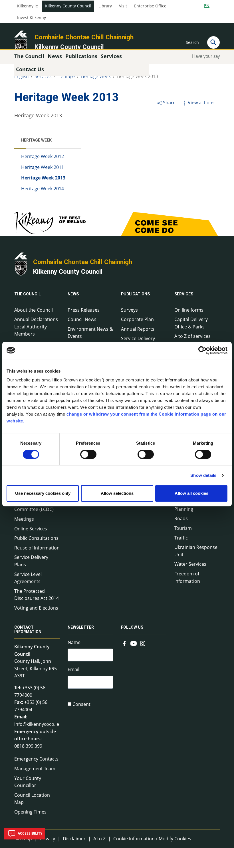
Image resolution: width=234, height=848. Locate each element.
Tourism (183, 528)
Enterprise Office (150, 6)
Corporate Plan (137, 319)
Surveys (129, 310)
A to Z (99, 838)
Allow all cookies (191, 493)
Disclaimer (74, 838)
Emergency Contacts (36, 759)
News (73, 294)
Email (73, 669)
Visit (123, 6)
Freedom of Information (187, 577)
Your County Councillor (27, 782)
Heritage (66, 76)
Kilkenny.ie (27, 6)
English (21, 76)
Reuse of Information (37, 548)
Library (105, 6)
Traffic (181, 538)
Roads (181, 518)
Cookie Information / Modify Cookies (152, 838)
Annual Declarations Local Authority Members (36, 326)
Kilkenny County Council (68, 6)
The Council (27, 294)
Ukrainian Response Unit (195, 551)
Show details (203, 475)
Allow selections (117, 493)
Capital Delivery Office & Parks (191, 323)
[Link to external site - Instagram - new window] (142, 642)
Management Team (34, 768)
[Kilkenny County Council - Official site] (20, 41)
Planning (183, 509)
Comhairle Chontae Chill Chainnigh (84, 37)
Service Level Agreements (28, 578)
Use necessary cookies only (42, 493)
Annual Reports (137, 329)
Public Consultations (36, 538)
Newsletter (81, 627)
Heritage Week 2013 (137, 76)
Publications (135, 294)
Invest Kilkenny (31, 17)
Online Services (30, 529)
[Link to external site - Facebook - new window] (124, 642)
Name (74, 642)
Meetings (24, 519)
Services (43, 76)
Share (169, 102)
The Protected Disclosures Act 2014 (36, 595)
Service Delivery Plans (31, 561)
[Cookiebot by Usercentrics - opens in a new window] (202, 350)
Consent (81, 704)
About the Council (33, 310)
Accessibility (29, 833)
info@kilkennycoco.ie (36, 724)
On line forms (188, 310)
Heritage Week (96, 76)
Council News (82, 319)
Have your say (206, 56)
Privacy (47, 838)
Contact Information (27, 629)
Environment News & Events (90, 333)
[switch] (88, 454)
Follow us (132, 627)
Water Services (190, 564)
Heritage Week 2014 (42, 188)
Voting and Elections (36, 608)
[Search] (213, 42)
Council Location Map (32, 799)
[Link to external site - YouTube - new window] (133, 642)
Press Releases (84, 310)
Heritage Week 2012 (42, 156)
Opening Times (30, 812)
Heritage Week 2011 (42, 167)
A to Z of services (192, 336)
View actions (201, 102)
